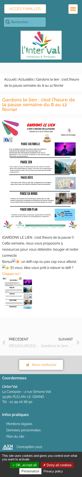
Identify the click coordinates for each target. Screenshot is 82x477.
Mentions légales (19, 424)
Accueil (10, 79)
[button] (73, 9)
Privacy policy (53, 471)
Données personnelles (23, 430)
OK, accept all (26, 465)
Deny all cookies (58, 465)
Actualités (26, 79)
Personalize (30, 471)
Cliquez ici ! (11, 274)
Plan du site (15, 436)
